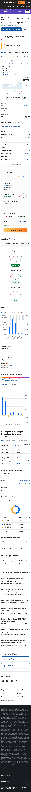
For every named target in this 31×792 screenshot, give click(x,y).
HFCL (4, 560)
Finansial (17, 52)
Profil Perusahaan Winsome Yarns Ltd (13, 472)
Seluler (3, 693)
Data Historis (25, 56)
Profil (10, 56)
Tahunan (4, 384)
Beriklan (19, 693)
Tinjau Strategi (10, 47)
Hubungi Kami (21, 697)
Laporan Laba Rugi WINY (11, 374)
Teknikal (25, 52)
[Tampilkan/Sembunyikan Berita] (12, 61)
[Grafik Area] (5, 61)
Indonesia (24, 6)
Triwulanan (12, 384)
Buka (18, 463)
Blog (2, 690)
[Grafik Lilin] (3, 61)
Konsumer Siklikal (24, 484)
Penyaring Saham (13, 6)
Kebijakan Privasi (5, 775)
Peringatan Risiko (5, 781)
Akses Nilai (25, 105)
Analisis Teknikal (8, 239)
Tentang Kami (21, 690)
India (28, 491)
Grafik (10, 52)
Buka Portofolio (5, 697)
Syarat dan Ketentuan (6, 770)
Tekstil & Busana (24, 480)
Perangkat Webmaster (7, 700)
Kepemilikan (16, 56)
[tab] (8, 244)
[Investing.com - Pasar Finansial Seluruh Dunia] (10, 2)
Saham (4, 6)
